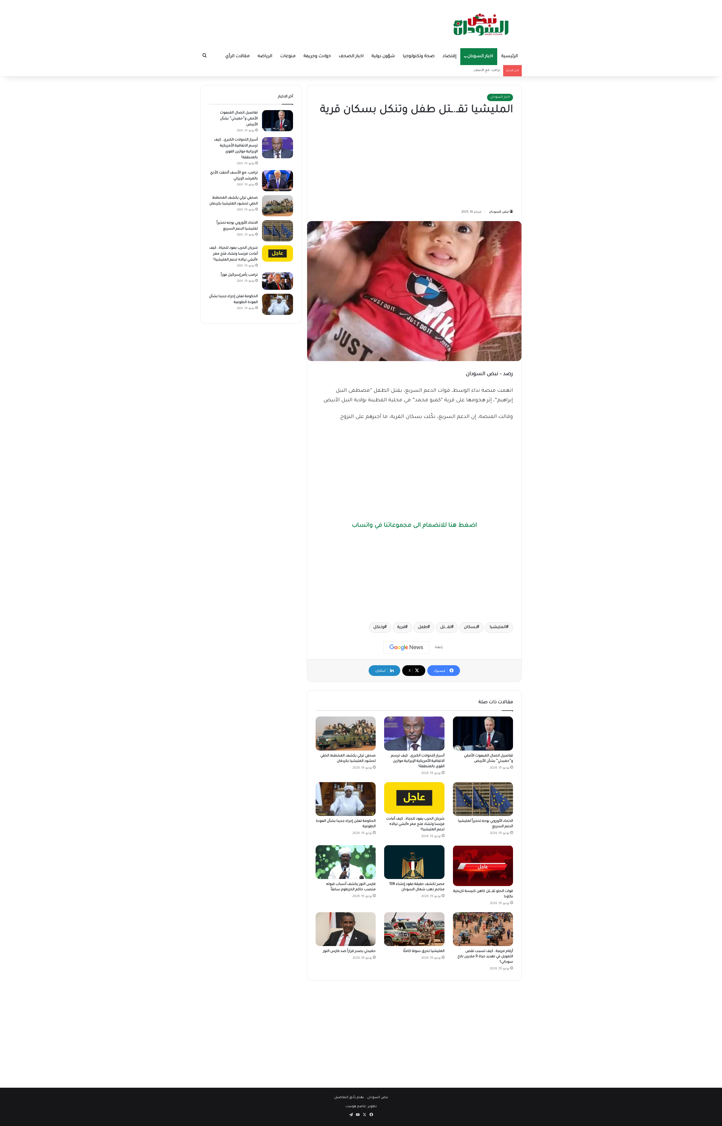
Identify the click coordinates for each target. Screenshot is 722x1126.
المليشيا (498, 627)
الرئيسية (509, 56)
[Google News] (406, 647)
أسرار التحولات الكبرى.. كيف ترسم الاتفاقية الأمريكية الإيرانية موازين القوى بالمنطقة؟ (417, 761)
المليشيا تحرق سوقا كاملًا (423, 951)
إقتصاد (449, 56)
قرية (401, 627)
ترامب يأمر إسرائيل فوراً (239, 275)
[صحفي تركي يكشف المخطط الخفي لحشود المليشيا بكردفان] (346, 733)
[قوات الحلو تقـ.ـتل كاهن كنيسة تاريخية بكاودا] (483, 865)
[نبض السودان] (482, 24)
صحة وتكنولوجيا (419, 56)
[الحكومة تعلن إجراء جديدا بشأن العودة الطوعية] (346, 799)
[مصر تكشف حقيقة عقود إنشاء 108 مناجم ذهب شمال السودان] (414, 862)
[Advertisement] (414, 163)
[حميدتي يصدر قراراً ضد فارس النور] (346, 929)
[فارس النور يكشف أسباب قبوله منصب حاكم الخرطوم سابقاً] (346, 862)
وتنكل (378, 627)
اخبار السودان (480, 56)
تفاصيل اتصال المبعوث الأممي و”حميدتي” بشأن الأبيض (239, 119)
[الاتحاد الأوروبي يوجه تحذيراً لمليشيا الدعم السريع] (483, 799)
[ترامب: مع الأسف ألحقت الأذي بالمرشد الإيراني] (277, 180)
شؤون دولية (383, 56)
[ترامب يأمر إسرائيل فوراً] (277, 281)
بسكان (470, 627)
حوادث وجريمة (317, 56)
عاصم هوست (355, 1107)
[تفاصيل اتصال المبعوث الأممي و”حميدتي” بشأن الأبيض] (483, 733)
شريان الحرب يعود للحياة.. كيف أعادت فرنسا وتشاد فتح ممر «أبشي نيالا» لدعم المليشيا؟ (415, 824)
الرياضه (264, 56)
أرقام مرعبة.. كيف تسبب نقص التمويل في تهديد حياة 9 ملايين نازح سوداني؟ (485, 956)
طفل (423, 627)
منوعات (288, 56)
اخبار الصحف (351, 56)
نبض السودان (499, 212)
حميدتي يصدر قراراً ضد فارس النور (349, 951)
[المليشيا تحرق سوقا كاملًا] (414, 929)
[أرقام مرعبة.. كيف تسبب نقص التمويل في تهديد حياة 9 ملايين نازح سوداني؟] (483, 929)
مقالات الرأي (237, 56)
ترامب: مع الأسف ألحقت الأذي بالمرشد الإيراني (465, 70)
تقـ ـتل (445, 627)
